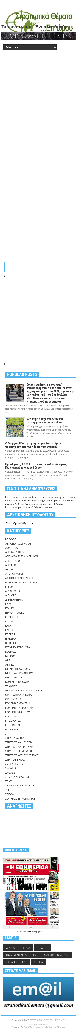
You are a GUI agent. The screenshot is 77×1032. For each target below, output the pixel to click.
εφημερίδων (40, 931)
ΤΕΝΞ (8, 781)
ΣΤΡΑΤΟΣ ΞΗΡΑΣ (15, 759)
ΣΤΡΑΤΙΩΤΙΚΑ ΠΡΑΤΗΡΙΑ (19, 746)
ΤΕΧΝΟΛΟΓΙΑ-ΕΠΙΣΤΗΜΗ (19, 785)
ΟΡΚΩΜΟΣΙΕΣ (13, 699)
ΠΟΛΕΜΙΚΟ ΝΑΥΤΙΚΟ (17, 712)
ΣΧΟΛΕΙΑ (10, 768)
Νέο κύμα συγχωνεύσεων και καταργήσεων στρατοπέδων (44, 420)
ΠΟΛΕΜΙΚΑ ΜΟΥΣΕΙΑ (17, 703)
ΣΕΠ (7, 733)
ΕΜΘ (8, 625)
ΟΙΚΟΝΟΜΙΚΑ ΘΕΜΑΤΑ (18, 695)
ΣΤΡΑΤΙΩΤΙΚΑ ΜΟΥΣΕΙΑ (19, 742)
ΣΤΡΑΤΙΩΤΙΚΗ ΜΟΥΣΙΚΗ (19, 751)
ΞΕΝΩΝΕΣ (11, 686)
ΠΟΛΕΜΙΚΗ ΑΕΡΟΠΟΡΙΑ (19, 708)
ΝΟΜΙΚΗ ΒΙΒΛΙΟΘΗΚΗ (18, 681)
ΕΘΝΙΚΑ (10, 608)
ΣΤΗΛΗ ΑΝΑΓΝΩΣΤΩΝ (17, 738)
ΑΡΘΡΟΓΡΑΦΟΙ (14, 573)
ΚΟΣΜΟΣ (10, 651)
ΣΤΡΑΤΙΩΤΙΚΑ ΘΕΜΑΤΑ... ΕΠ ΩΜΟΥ (48, 1020)
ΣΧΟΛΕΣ (10, 772)
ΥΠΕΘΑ (9, 794)
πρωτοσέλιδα (25, 931)
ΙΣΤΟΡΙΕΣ (10, 643)
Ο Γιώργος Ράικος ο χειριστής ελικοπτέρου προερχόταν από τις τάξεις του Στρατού (33, 445)
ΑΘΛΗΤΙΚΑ (11, 548)
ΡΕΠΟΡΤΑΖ (11, 729)
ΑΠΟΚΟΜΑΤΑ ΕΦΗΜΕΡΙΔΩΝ (21, 556)
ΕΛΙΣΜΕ (10, 621)
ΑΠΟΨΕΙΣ (10, 565)
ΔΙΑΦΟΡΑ (10, 595)
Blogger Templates (38, 1024)
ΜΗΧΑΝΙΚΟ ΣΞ (13, 677)
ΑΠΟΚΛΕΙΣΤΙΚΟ (14, 552)
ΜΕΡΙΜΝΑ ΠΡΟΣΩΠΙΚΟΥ (19, 673)
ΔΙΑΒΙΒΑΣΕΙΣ (13, 591)
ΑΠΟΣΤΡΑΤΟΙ (13, 561)
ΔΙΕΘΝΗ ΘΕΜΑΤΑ (15, 599)
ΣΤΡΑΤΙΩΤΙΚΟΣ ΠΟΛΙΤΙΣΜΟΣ (21, 755)
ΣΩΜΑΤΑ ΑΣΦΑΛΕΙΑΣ (17, 777)
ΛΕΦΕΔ (9, 664)
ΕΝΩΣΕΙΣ (10, 630)
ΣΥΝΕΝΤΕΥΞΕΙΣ (14, 764)
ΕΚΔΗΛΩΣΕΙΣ (13, 617)
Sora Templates (32, 1027)
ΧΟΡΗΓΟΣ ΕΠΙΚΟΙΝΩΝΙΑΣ (20, 798)
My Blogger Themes (55, 1027)
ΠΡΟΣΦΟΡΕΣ (13, 720)
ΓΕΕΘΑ (9, 586)
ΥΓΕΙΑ (8, 790)
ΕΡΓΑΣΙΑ (10, 634)
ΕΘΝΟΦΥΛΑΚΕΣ (14, 612)
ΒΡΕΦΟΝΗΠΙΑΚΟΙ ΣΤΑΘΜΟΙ (21, 582)
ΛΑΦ (7, 660)
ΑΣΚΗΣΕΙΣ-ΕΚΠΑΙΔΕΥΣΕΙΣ (20, 578)
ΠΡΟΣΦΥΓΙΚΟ (13, 725)
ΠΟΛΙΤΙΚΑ (11, 716)
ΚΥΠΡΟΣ (10, 656)
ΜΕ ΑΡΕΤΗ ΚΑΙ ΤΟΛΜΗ (18, 669)
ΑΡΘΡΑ (9, 569)
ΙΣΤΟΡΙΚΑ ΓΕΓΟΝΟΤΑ (17, 647)
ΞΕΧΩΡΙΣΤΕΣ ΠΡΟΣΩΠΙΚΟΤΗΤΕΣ (24, 690)
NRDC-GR (10, 539)
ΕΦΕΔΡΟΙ (10, 638)
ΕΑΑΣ (8, 604)
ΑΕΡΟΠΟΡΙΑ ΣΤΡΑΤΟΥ (18, 543)
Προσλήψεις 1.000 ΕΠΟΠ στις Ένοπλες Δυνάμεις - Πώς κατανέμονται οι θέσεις (37, 466)
